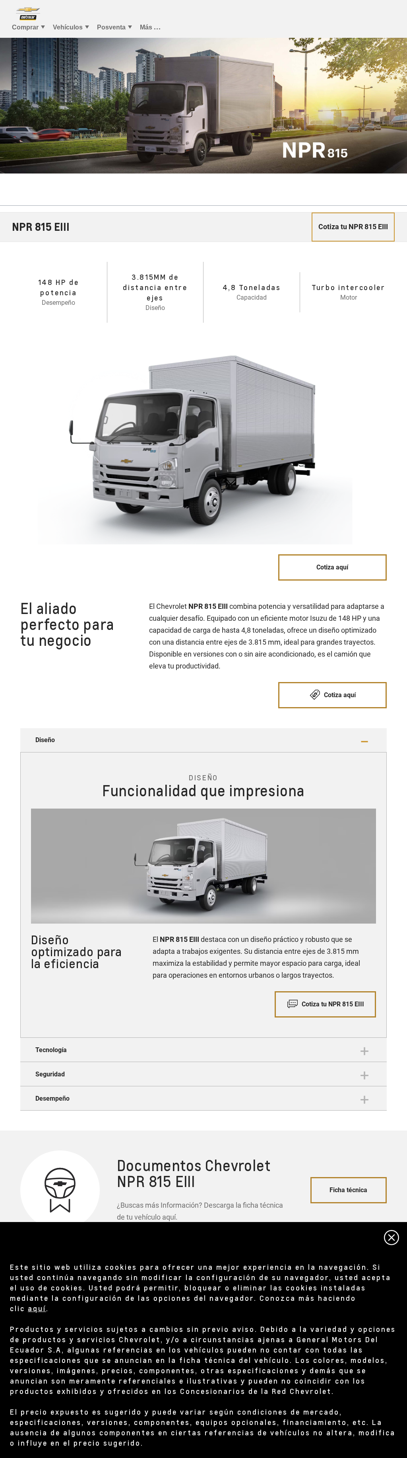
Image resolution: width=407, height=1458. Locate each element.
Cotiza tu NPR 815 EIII (332, 1004)
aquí (37, 1308)
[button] (203, 740)
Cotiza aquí (332, 567)
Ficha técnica (348, 1190)
